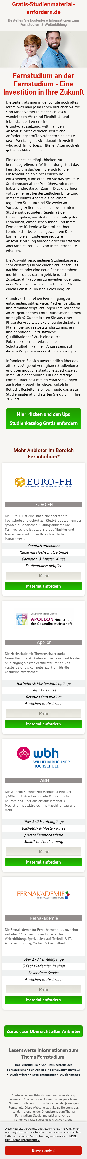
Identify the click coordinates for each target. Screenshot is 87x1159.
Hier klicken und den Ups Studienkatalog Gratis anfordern (44, 418)
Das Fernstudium (26, 1065)
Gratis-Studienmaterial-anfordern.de (43, 13)
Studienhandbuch (44, 1075)
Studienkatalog (70, 1075)
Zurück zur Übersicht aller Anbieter (43, 1031)
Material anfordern (43, 586)
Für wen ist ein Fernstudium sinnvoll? (54, 1070)
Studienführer (19, 1075)
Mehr (43, 575)
